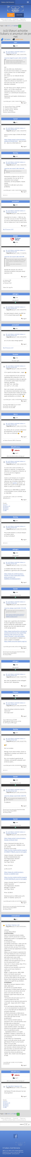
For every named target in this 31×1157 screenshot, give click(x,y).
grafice (15, 483)
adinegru (15, 294)
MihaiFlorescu (15, 447)
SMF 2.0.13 (5, 1150)
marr (15, 42)
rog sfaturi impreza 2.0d (12, 925)
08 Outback (5, 509)
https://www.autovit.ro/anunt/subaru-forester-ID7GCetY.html (15, 839)
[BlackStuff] (15, 698)
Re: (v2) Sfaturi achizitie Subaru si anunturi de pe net (15, 52)
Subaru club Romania (7, 2)
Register (19, 15)
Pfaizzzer (15, 692)
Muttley (15, 153)
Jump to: (22, 1124)
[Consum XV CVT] (15, 302)
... (11, 25)
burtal (15, 119)
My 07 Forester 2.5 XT (8, 229)
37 (12, 25)
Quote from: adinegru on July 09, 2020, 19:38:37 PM (15, 795)
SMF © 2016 (12, 1150)
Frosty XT (5, 504)
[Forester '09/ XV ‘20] (15, 597)
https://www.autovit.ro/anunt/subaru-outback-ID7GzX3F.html (15, 140)
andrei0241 (15, 201)
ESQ (4, 1153)
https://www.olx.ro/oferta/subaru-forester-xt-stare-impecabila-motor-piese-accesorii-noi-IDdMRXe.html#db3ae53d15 (14, 576)
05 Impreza (5, 507)
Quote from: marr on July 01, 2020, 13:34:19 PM (14, 168)
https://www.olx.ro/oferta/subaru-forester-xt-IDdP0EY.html (14, 873)
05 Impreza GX (6, 506)
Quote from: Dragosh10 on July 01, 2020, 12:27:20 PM (15, 58)
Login (11, 15)
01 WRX (5, 510)
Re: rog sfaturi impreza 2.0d (14, 1086)
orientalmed (16, 916)
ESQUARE (8, 1153)
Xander (15, 589)
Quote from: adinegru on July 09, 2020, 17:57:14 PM (15, 608)
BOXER (15, 236)
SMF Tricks (20, 1152)
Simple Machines (19, 1150)
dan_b (15, 414)
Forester (15, 354)
